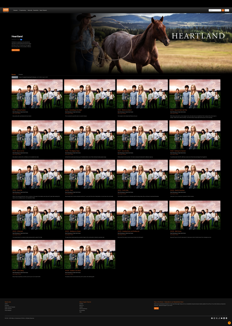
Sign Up (156, 308)
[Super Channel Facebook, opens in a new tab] (212, 318)
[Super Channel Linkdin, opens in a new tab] (224, 318)
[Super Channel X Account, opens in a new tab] (217, 318)
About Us (81, 305)
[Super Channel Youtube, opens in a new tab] (221, 318)
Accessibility (82, 310)
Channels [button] (15, 10)
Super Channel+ (43, 10)
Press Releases (8, 310)
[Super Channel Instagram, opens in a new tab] (214, 318)
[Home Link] (7, 10)
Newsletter (36, 10)
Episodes (14, 74)
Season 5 (14, 77)
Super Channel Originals (10, 307)
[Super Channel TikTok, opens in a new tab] (219, 318)
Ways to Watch (15, 50)
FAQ (80, 312)
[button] (229, 323)
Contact (81, 303)
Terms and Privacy (83, 308)
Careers (81, 307)
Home (6, 303)
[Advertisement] (116, 3)
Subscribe (30, 10)
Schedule (21, 74)
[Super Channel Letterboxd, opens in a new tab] (226, 318)
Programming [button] (22, 10)
